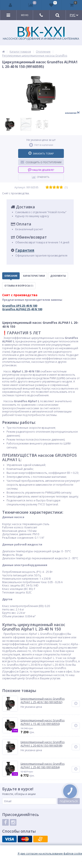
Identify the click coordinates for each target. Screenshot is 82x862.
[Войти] (10, 5)
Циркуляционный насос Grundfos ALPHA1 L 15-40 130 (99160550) (43, 722)
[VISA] (9, 839)
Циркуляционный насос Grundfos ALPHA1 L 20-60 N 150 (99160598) (43, 743)
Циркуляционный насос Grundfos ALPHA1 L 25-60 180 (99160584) (43, 765)
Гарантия (24, 250)
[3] (54, 187)
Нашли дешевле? (42, 170)
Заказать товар (43, 153)
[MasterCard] (25, 839)
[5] (61, 187)
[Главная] (3, 51)
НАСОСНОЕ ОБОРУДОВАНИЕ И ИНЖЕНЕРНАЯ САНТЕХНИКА (41, 39)
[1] (47, 187)
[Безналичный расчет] (40, 839)
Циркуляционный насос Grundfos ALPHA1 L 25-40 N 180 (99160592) (43, 700)
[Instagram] (13, 822)
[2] (50, 187)
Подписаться (69, 801)
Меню (24, 15)
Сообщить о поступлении (43, 162)
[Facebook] (5, 822)
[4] (57, 187)
